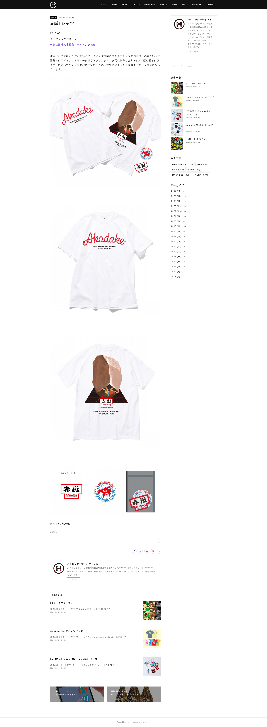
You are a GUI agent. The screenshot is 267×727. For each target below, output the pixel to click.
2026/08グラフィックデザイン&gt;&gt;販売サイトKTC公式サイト (81, 609)
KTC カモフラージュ (61, 602)
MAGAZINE (181, 174)
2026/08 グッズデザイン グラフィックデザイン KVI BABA (82, 664)
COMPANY (210, 4)
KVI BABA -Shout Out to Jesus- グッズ (73, 658)
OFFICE (185, 4)
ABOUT (104, 4)
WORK (124, 4)
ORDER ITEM (149, 4)
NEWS (114, 4)
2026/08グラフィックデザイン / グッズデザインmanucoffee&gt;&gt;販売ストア (88, 637)
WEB (178, 169)
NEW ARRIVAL (182, 164)
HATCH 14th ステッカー (198, 139)
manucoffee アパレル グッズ (66, 630)
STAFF (174, 4)
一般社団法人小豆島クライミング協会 (73, 44)
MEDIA (202, 164)
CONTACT (136, 4)
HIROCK (163, 4)
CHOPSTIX (196, 4)
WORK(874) (55, 532)
